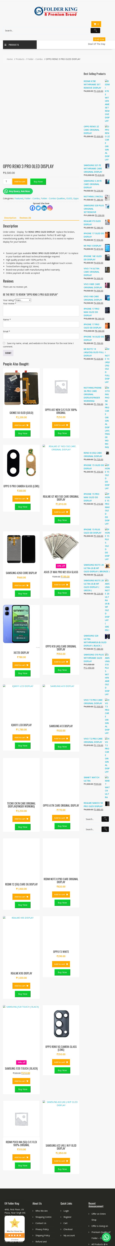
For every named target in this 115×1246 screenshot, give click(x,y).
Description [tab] (10, 217)
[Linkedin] (44, 208)
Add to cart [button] (20, 342)
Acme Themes (105, 1214)
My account (69, 1152)
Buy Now (38, 181)
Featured (19, 198)
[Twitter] (38, 208)
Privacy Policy (42, 1146)
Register (67, 1134)
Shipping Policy (42, 1152)
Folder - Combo (32, 198)
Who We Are (41, 1128)
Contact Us (40, 1140)
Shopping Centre (43, 1134)
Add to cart (19, 181)
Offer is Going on (99, 1143)
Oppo (76, 198)
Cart (65, 1140)
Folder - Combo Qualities (53, 198)
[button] (110, 45)
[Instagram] (50, 208)
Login (66, 1128)
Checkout (68, 1146)
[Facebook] (32, 208)
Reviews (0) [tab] (25, 217)
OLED (69, 198)
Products (14, 44)
